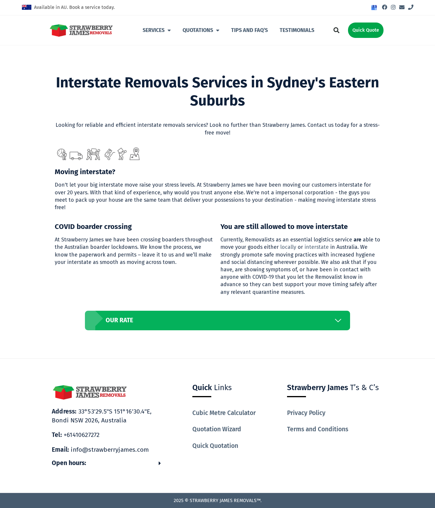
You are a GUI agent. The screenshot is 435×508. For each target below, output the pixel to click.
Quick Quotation (215, 446)
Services (154, 30)
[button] (336, 30)
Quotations (198, 30)
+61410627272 (75, 435)
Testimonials (297, 30)
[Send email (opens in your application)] (401, 7)
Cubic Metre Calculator (224, 413)
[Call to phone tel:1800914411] (409, 7)
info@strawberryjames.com (100, 449)
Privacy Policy (306, 413)
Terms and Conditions (317, 429)
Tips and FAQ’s (249, 30)
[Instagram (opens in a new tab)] (393, 7)
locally (288, 247)
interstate (316, 247)
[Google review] (374, 8)
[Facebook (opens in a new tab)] (384, 7)
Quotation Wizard (216, 429)
